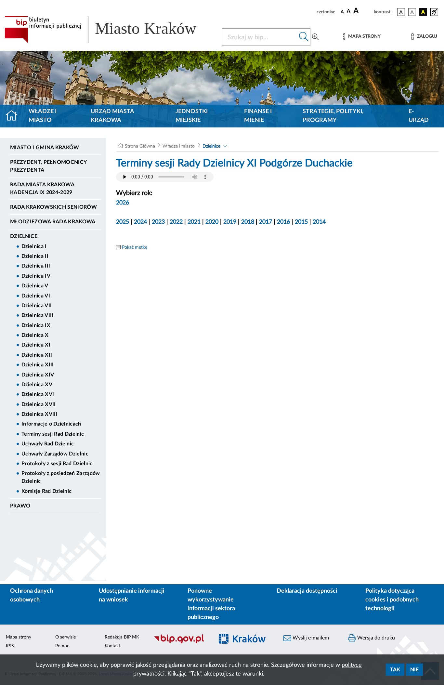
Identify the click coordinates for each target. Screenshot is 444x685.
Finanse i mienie (258, 116)
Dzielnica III (35, 266)
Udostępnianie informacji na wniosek (131, 595)
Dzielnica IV (35, 276)
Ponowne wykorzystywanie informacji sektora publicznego (211, 604)
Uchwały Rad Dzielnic (47, 443)
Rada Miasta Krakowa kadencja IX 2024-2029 (42, 188)
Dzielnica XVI (37, 394)
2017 (265, 222)
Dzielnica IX (35, 325)
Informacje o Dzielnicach (51, 424)
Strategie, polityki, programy (333, 116)
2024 (140, 222)
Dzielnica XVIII (39, 414)
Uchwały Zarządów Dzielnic (54, 453)
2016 (283, 222)
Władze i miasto (43, 116)
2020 (211, 222)
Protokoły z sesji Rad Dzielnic (57, 463)
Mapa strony (18, 637)
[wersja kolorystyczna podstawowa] (401, 12)
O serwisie (65, 637)
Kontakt (112, 646)
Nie (414, 669)
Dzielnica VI (35, 295)
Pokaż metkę (134, 247)
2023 (158, 222)
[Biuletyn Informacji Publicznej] (180, 642)
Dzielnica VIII (37, 315)
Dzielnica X (35, 335)
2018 (247, 222)
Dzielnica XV (36, 384)
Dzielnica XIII (37, 364)
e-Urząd (419, 116)
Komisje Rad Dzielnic (46, 491)
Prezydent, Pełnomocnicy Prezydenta (48, 166)
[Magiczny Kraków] (245, 642)
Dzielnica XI (35, 345)
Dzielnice (23, 236)
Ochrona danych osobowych (31, 595)
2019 (229, 222)
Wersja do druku (375, 637)
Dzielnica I (34, 246)
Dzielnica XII (36, 355)
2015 (301, 222)
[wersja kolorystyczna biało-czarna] (412, 12)
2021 (194, 222)
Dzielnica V (34, 285)
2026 (122, 203)
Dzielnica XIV (37, 374)
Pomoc (62, 646)
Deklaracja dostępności (307, 591)
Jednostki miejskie (192, 116)
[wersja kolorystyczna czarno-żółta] (423, 12)
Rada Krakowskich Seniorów (53, 207)
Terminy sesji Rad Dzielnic (52, 434)
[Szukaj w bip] (303, 37)
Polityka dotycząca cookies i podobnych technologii (392, 600)
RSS (10, 646)
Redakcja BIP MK (122, 637)
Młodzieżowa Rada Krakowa (53, 221)
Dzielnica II (34, 256)
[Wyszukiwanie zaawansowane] (315, 37)
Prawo (20, 505)
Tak (395, 669)
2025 (122, 222)
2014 (319, 222)
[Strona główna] (14, 116)
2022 (176, 222)
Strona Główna (140, 146)
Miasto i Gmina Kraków (44, 147)
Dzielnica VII (36, 305)
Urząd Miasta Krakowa (112, 116)
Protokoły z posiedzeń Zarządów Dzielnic (60, 477)
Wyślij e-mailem (310, 637)
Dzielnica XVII (38, 404)
